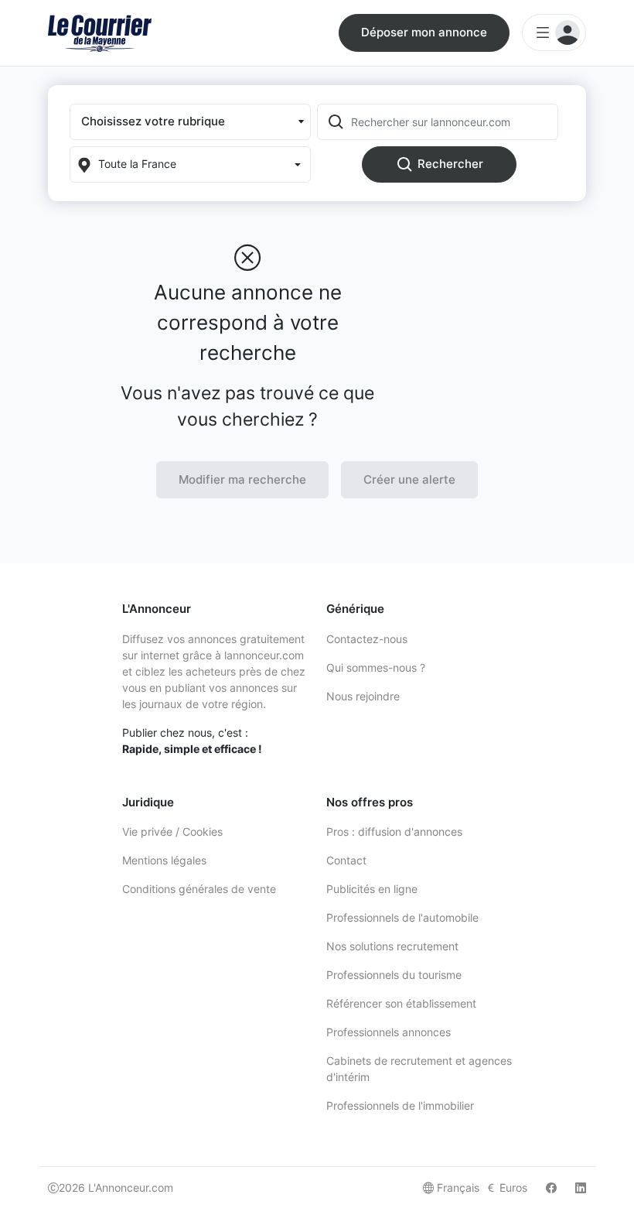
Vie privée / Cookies (172, 831)
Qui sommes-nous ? (375, 667)
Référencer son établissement (401, 1003)
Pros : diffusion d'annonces (394, 831)
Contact (346, 860)
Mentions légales (164, 860)
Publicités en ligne (372, 888)
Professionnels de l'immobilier (400, 1105)
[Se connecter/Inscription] (554, 32)
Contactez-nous (366, 638)
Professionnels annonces (388, 1032)
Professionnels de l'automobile (402, 917)
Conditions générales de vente (199, 888)
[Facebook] (551, 1187)
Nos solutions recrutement (392, 946)
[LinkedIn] (580, 1187)
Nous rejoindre (363, 696)
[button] (190, 122)
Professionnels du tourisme (394, 974)
